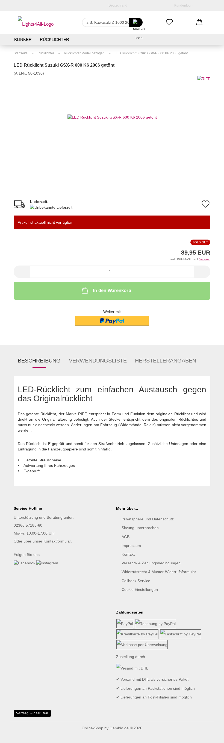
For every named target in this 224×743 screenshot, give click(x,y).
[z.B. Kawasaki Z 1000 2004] (136, 22)
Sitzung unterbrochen (140, 528)
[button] (199, 22)
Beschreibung (39, 361)
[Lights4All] (36, 22)
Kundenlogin (183, 5)
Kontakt (128, 554)
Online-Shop (92, 728)
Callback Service (136, 581)
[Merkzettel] (169, 22)
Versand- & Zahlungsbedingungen (151, 563)
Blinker (23, 39)
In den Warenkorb (112, 290)
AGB (125, 537)
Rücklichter (54, 39)
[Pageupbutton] (209, 734)
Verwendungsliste (98, 361)
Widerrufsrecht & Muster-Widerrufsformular (159, 572)
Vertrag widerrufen (32, 713)
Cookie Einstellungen (140, 589)
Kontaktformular (57, 541)
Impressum (131, 545)
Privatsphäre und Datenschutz (148, 519)
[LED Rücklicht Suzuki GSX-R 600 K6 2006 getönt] (112, 116)
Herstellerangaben (165, 361)
